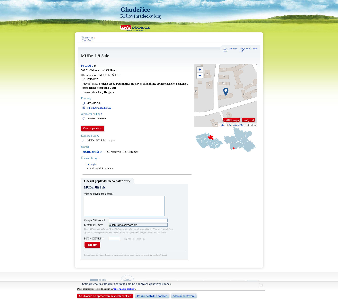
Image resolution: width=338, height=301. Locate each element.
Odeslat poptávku (92, 128)
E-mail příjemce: (93, 224)
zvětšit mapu (231, 120)
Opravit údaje (251, 49)
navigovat (248, 120)
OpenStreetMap (236, 125)
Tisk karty (233, 49)
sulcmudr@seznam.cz (99, 107)
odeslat (92, 244)
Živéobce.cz (87, 38)
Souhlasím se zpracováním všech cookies (105, 295)
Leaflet (222, 125)
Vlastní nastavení (184, 295)
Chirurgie (91, 164)
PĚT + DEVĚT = (94, 238)
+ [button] (200, 69)
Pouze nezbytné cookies (152, 295)
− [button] (200, 75)
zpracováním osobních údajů (154, 255)
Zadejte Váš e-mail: (95, 220)
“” (124, 289)
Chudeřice (86, 40)
